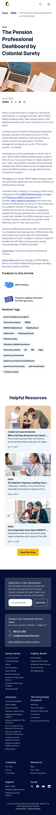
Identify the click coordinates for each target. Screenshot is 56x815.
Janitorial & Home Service (40, 664)
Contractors (35, 717)
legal (40, 350)
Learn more (8, 260)
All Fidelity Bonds (37, 671)
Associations (36, 714)
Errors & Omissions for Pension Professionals (14, 727)
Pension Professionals (40, 711)
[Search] (42, 4)
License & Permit (11, 658)
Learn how (7, 250)
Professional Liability (13, 701)
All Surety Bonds (11, 689)
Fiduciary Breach (26, 333)
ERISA (13, 13)
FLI (25, 350)
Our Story (9, 766)
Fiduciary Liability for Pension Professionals (14, 732)
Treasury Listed (11, 372)
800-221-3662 (19, 631)
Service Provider (37, 667)
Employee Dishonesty (39, 661)
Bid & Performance (12, 674)
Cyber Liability (10, 704)
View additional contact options (24, 641)
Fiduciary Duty (10, 339)
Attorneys (34, 704)
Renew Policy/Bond (38, 773)
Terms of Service (34, 808)
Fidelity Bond (32, 328)
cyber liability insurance (23, 200)
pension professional (14, 355)
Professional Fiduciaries (40, 721)
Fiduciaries (9, 333)
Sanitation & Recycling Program (14, 684)
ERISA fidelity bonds (31, 194)
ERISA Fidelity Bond (13, 328)
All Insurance (10, 749)
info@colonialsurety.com (26, 635)
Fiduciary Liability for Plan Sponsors (15, 721)
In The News (10, 773)
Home (5, 13)
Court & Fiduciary (11, 661)
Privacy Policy (21, 808)
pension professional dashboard (19, 361)
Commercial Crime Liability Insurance (12, 738)
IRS (32, 350)
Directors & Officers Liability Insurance (13, 744)
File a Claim (35, 770)
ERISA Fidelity (36, 658)
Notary (8, 664)
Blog (32, 766)
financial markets (12, 350)
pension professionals (14, 366)
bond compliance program (16, 317)
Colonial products (12, 322)
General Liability (11, 708)
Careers (8, 770)
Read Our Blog (28, 552)
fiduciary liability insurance (21, 197)
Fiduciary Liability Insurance (17, 344)
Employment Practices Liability (14, 715)
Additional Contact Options (12, 794)
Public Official (10, 671)
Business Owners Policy (14, 711)
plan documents (36, 366)
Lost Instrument (11, 667)
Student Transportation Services (14, 678)
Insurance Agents (37, 708)
